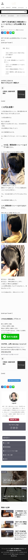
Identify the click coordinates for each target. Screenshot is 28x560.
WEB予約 (14, 7)
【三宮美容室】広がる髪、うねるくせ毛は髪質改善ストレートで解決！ (21, 514)
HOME (2, 7)
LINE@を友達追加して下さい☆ (15, 69)
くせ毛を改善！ (7, 57)
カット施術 (6, 443)
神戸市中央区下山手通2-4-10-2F (9, 354)
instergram (20, 7)
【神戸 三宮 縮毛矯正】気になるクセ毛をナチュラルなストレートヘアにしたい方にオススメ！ (21, 535)
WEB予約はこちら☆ (19, 347)
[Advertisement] (14, 303)
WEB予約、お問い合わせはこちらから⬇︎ (15, 72)
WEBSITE (8, 7)
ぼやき (5, 459)
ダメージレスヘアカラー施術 (11, 451)
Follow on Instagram (15, 380)
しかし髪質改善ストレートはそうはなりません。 (15, 65)
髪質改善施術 (11, 15)
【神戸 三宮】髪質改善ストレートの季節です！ (21, 524)
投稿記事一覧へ (13, 419)
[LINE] (13, 33)
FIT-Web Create (14, 554)
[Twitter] (5, 33)
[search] (25, 11)
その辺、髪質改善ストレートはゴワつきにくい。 (14, 61)
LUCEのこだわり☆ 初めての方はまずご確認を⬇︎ (15, 53)
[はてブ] (10, 33)
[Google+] (8, 33)
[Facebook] (2, 33)
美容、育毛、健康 (8, 455)
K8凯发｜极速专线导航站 (9, 92)
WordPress (14, 556)
